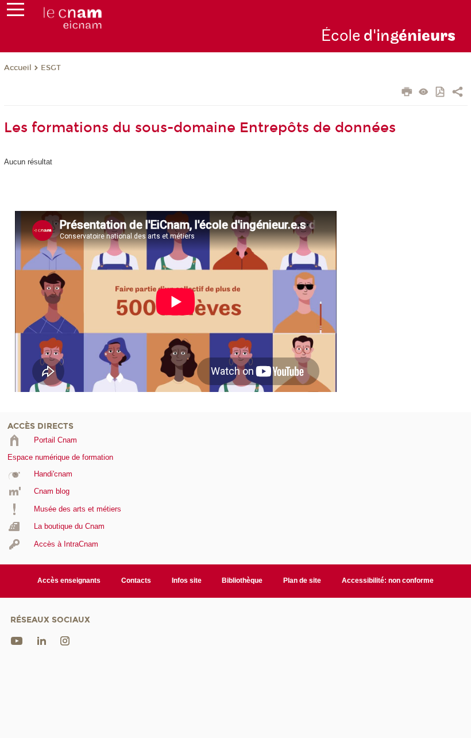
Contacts (136, 580)
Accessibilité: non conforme (388, 580)
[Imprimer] (407, 93)
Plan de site (302, 580)
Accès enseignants (69, 580)
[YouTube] (16, 640)
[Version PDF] (441, 92)
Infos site (187, 580)
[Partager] (457, 93)
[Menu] (15, 12)
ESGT (51, 67)
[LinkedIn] (42, 640)
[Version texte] (423, 92)
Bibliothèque (242, 580)
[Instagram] (65, 640)
